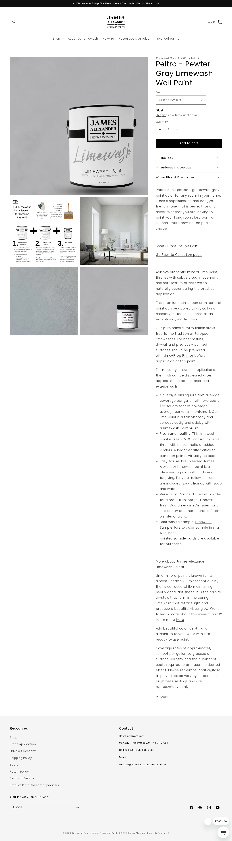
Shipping (161, 115)
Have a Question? (23, 751)
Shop (13, 737)
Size (158, 92)
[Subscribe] (77, 807)
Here (180, 620)
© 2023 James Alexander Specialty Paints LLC (144, 833)
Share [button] (164, 697)
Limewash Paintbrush (180, 428)
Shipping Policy (21, 758)
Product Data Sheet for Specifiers (34, 785)
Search (15, 765)
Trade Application (23, 744)
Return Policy (19, 771)
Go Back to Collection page (179, 254)
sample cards (185, 538)
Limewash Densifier (193, 505)
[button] (14, 21)
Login (211, 21)
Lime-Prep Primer (178, 355)
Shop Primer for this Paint (177, 246)
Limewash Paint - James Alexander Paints (95, 833)
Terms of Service (22, 778)
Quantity (162, 122)
